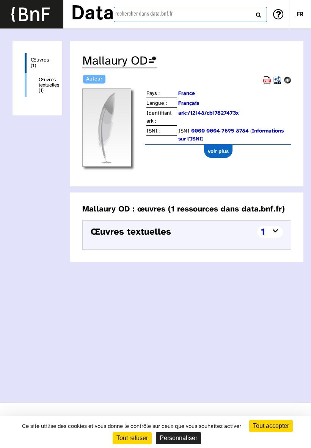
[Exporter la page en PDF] (267, 82)
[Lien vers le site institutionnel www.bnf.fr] (31, 14)
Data (92, 14)
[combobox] (190, 14)
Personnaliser (178, 438)
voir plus (218, 151)
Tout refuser (132, 438)
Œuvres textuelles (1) (44, 85)
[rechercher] (257, 13)
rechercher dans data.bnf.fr (144, 14)
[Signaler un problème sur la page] (152, 61)
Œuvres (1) (40, 63)
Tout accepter (271, 426)
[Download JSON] (287, 82)
